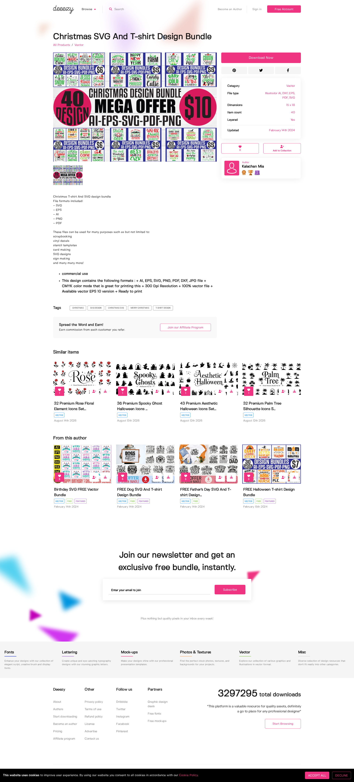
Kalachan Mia (253, 166)
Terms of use (93, 709)
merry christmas (140, 308)
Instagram (122, 716)
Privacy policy (94, 702)
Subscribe (230, 589)
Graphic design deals (157, 704)
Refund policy (94, 716)
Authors (58, 709)
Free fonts (154, 713)
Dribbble (121, 702)
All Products (62, 45)
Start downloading (65, 716)
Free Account (284, 9)
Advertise (91, 731)
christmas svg (116, 308)
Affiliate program (64, 738)
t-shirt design (163, 308)
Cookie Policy (188, 775)
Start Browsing (283, 723)
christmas (78, 308)
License (90, 724)
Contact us (92, 738)
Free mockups (157, 721)
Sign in (257, 9)
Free (69, 501)
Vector (79, 45)
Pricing (57, 731)
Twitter (121, 709)
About (57, 702)
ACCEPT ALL (317, 775)
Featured (80, 501)
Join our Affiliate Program (185, 327)
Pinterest (122, 731)
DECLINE (341, 775)
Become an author (65, 724)
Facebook (122, 724)
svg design (96, 308)
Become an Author (230, 9)
